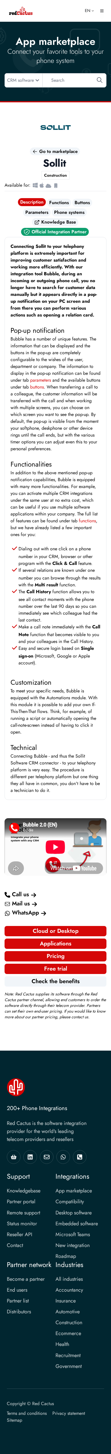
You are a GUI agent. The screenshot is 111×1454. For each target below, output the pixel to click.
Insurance (66, 1300)
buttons (37, 387)
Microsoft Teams (73, 1234)
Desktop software (74, 1212)
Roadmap (66, 1256)
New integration (73, 1245)
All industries (69, 1279)
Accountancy (69, 1290)
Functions (59, 202)
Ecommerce (68, 1333)
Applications (55, 943)
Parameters (36, 212)
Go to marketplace (58, 151)
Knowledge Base (58, 222)
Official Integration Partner (58, 231)
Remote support (23, 1212)
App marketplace (74, 1190)
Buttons (82, 202)
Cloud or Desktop (56, 931)
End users (17, 1290)
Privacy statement (68, 1413)
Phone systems (69, 212)
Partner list (18, 1300)
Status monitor (22, 1223)
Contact (15, 1245)
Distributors (19, 1311)
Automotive (68, 1311)
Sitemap (14, 1420)
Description (32, 202)
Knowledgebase (23, 1190)
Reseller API (19, 1234)
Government (69, 1366)
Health (62, 1344)
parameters (40, 380)
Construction (69, 1322)
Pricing (56, 956)
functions (87, 520)
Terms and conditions (27, 1413)
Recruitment (68, 1355)
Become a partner (26, 1279)
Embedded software (77, 1223)
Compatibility (70, 1201)
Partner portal (21, 1201)
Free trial (55, 969)
